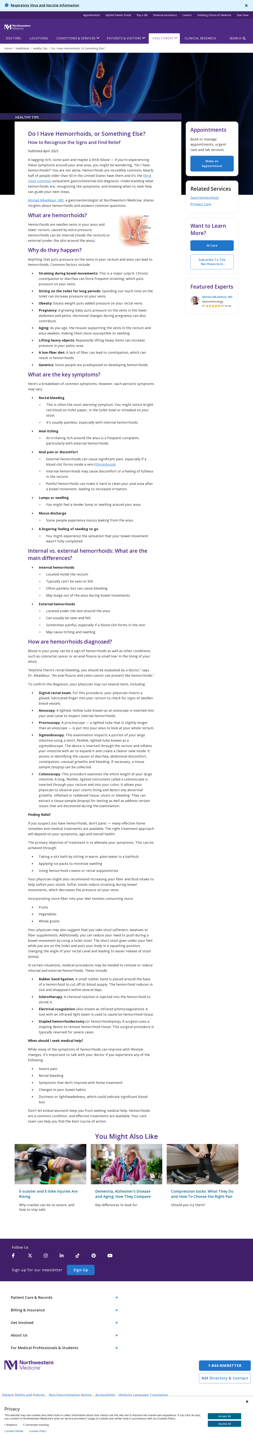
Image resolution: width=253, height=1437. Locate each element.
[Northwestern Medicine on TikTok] (83, 1257)
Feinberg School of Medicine (214, 15)
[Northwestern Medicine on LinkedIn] (68, 1257)
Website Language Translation (143, 1395)
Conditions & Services (76, 38)
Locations (39, 38)
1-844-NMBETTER (225, 1365)
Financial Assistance (165, 15)
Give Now (243, 15)
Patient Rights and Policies (23, 1395)
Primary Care (200, 204)
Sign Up (80, 1269)
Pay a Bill (142, 15)
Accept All (224, 1416)
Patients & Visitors (124, 38)
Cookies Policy (37, 1431)
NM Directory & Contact (225, 1378)
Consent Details (13, 1431)
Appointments (91, 15)
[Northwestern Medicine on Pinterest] (99, 1257)
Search (235, 38)
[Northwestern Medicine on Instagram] (52, 1257)
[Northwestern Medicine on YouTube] (115, 1257)
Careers (187, 15)
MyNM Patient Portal (118, 15)
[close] (246, 5)
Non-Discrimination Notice (70, 1395)
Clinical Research (200, 38)
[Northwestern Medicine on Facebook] (20, 1257)
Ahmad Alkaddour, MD (46, 200)
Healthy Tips (27, 117)
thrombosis (105, 464)
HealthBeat (162, 38)
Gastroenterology (204, 197)
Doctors (13, 38)
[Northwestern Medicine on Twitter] (36, 1257)
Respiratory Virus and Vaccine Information (45, 5)
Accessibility (105, 1395)
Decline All (224, 1423)
